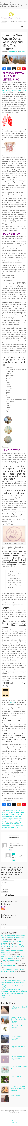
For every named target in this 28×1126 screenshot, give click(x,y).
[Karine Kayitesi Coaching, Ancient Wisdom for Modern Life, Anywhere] (11, 15)
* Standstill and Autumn (8, 964)
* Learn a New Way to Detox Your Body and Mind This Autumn (12, 42)
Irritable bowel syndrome (9, 820)
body (22, 810)
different (4, 818)
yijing (12, 827)
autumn (18, 810)
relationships (6, 825)
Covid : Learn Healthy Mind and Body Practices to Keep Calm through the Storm (14, 946)
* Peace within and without (9, 966)
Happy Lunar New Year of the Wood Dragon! (11, 987)
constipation (5, 816)
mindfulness (9, 824)
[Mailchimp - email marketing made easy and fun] (9, 896)
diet (20, 816)
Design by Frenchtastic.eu (16, 1120)
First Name (4, 882)
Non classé (22, 51)
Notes (2, 885)
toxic (8, 827)
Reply (10, 850)
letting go (14, 822)
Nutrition (16, 824)
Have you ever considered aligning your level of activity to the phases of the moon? (13, 937)
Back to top (14, 1122)
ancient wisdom (10, 810)
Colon (20, 814)
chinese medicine (12, 814)
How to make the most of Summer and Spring (14, 91)
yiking (16, 827)
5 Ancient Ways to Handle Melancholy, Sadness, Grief (12, 994)
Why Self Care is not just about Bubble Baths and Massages (12, 957)
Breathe (22, 812)
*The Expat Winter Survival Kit (10, 960)
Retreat (13, 825)
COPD (12, 816)
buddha (4, 814)
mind (3, 824)
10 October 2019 (15, 843)
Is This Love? (5, 954)
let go (9, 822)
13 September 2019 (13, 51)
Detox (16, 816)
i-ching (20, 818)
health (15, 818)
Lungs (20, 822)
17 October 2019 (19, 854)
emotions (10, 818)
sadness (18, 825)
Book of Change (7, 812)
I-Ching (12, 702)
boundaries (15, 812)
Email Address (5, 879)
